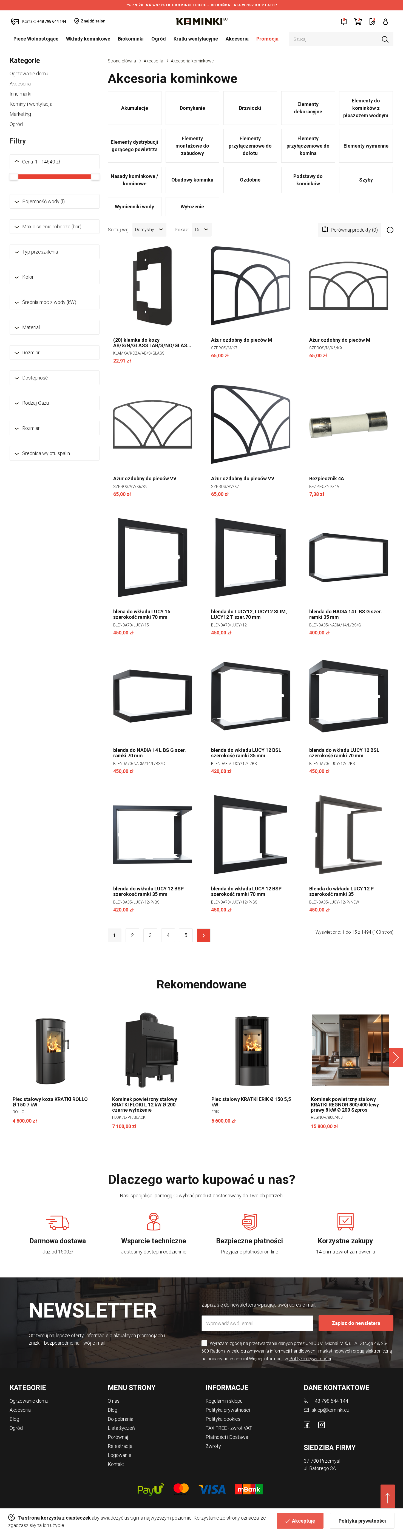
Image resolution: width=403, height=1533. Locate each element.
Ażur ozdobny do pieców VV (145, 478)
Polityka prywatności (362, 1521)
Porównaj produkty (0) (354, 230)
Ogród (158, 39)
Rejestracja (120, 1446)
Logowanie (119, 1455)
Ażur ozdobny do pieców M (241, 340)
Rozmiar (31, 352)
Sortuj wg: (119, 229)
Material (31, 327)
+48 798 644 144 (330, 1401)
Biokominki (131, 39)
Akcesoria (237, 39)
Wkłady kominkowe (88, 39)
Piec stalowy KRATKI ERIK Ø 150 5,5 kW (251, 1102)
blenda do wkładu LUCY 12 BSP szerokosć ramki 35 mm (148, 891)
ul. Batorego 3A (320, 1468)
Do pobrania (120, 1419)
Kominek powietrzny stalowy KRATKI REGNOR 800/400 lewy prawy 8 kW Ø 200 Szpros (345, 1104)
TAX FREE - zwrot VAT (229, 1428)
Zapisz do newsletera (356, 1323)
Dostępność (35, 378)
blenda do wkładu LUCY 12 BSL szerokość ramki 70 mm (344, 752)
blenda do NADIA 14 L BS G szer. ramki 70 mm (149, 752)
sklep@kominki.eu (330, 1410)
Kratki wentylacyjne (196, 39)
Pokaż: (182, 229)
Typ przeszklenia (40, 252)
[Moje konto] (385, 21)
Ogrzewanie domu (29, 73)
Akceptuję (303, 1521)
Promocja (267, 39)
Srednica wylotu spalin (46, 453)
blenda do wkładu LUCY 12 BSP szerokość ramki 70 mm (246, 891)
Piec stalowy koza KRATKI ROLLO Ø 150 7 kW (50, 1102)
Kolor (28, 277)
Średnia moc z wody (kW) (49, 302)
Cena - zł (41, 162)
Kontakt (116, 1464)
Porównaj (118, 1437)
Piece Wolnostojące (35, 39)
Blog (14, 1419)
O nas (114, 1401)
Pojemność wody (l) (43, 201)
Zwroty (213, 1446)
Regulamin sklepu (224, 1401)
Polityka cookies (223, 1419)
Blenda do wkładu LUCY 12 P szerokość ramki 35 (341, 891)
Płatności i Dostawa (227, 1437)
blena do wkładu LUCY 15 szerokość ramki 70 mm (141, 614)
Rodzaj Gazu (35, 403)
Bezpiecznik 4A (326, 478)
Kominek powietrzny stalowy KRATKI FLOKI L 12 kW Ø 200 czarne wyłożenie (144, 1104)
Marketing (20, 114)
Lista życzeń (121, 1428)
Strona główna (122, 61)
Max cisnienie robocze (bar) (51, 226)
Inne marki (20, 94)
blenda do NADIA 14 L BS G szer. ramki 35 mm (345, 614)
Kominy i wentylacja (31, 104)
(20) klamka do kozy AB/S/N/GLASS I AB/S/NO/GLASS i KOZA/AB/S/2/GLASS (152, 342)
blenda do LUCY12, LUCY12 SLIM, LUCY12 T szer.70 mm (249, 614)
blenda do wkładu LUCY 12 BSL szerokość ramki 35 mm (246, 752)
